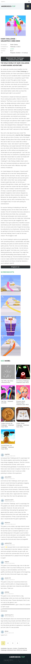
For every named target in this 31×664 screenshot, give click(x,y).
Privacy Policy (22, 660)
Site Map (15, 660)
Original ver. (15, 267)
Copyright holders (14, 661)
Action (12, 49)
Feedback (5, 661)
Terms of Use (23, 661)
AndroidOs (8, 6)
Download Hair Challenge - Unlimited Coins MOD (15, 59)
